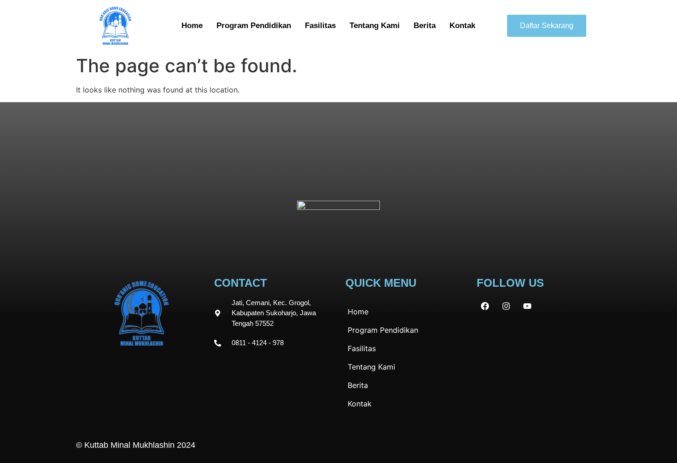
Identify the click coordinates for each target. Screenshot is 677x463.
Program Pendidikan (253, 25)
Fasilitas (320, 25)
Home (192, 25)
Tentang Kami (375, 25)
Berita (425, 25)
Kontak (462, 25)
